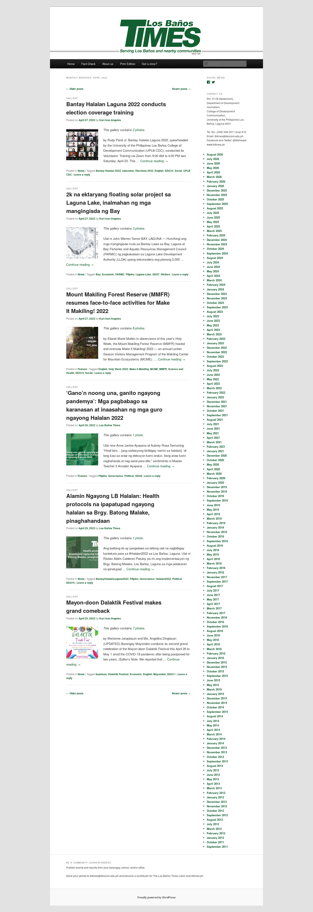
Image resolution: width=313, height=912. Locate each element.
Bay (98, 274)
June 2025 (213, 217)
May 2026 (213, 168)
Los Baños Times (109, 425)
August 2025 (215, 208)
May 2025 (213, 222)
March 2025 (214, 231)
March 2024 (214, 280)
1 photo (138, 435)
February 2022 (216, 392)
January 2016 (215, 658)
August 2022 (215, 366)
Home (71, 64)
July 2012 (213, 824)
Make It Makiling (139, 369)
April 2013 (213, 784)
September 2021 (217, 415)
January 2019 (215, 527)
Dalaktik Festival (118, 674)
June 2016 (213, 635)
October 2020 (215, 460)
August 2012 (215, 820)
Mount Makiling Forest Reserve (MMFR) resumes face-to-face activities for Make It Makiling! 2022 (118, 302)
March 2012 (214, 829)
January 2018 (215, 572)
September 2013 (217, 761)
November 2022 (217, 352)
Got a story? (149, 64)
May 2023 (213, 325)
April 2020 (213, 469)
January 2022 (215, 397)
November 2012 (217, 806)
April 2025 (213, 226)
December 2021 (217, 402)
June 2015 (213, 680)
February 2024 (216, 285)
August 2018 (215, 545)
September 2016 (217, 626)
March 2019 (214, 518)
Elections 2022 (144, 171)
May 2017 (213, 599)
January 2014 (215, 743)
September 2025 (217, 204)
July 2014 (213, 721)
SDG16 (169, 171)
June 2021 (213, 428)
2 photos (139, 129)
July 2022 (213, 370)
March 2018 (214, 563)
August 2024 (215, 258)
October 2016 (215, 622)
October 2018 (215, 536)
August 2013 (215, 766)
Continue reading (154, 161)
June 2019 (213, 505)
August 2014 (215, 716)
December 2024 (217, 240)
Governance (115, 476)
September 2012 (217, 815)
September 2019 (217, 500)
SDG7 (155, 274)
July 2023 (213, 316)
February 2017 (216, 613)
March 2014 (214, 734)
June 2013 (213, 775)
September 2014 (217, 712)
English (159, 171)
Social (178, 171)
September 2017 (217, 581)
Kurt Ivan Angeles (110, 120)
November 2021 (217, 406)
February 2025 (216, 235)
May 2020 (213, 464)
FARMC (120, 274)
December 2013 (217, 748)
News (81, 171)
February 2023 (216, 339)
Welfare (165, 274)
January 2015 (215, 694)
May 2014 (213, 725)
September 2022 (217, 361)
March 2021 (214, 442)
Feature (82, 369)
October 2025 (215, 199)
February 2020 (216, 478)
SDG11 (171, 674)
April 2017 (213, 604)
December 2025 (217, 190)
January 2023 (215, 343)
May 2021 (213, 433)
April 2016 (213, 644)
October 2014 (215, 707)
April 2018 (213, 559)
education (128, 171)
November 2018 (217, 532)
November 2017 (217, 577)
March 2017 (214, 608)
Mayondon (159, 674)
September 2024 (217, 253)
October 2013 (215, 757)
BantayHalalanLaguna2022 (112, 579)
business (101, 674)
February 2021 (216, 447)
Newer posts (181, 89)
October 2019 (215, 496)
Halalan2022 (163, 579)
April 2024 (213, 276)
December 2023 (217, 294)
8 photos (139, 328)
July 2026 (213, 159)
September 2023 (217, 307)
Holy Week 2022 (118, 369)
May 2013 (213, 779)
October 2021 (215, 411)
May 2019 (213, 509)
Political (129, 476)
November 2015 (217, 667)
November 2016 (217, 617)
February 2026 (216, 181)
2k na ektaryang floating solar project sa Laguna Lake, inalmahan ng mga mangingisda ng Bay (118, 202)
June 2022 (213, 375)
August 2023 (215, 312)
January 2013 (215, 797)
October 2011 (215, 842)
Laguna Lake (143, 274)
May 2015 (213, 685)
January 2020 (215, 482)
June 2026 (213, 163)
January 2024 (215, 289)
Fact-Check (88, 64)
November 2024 (217, 244)
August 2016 (215, 631)
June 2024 (213, 267)
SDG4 (138, 476)
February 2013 (216, 793)
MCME (154, 369)
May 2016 (213, 640)
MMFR (163, 369)
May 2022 (213, 379)
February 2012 (216, 833)
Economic (108, 274)
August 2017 (215, 586)
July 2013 (213, 770)
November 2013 (217, 752)
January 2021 (215, 451)
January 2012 (215, 838)
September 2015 (217, 676)
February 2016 (216, 653)
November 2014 (217, 703)
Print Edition (127, 64)
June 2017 (213, 595)
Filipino (130, 274)
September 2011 (217, 847)
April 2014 (213, 730)
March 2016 (214, 649)
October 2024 (215, 249)
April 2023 (213, 330)
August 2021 (215, 419)
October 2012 (215, 811)
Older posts (74, 89)
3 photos (139, 228)
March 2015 (214, 689)
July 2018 (213, 550)
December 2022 (217, 348)
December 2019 (217, 487)
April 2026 (213, 172)
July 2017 (213, 590)
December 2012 (217, 802)
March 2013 (214, 788)
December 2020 (217, 455)
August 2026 (215, 154)
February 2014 (216, 739)
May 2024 (213, 271)
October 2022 (215, 357)
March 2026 (214, 177)
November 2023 (217, 298)
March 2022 (214, 388)
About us (107, 64)
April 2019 (213, 514)
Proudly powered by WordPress (156, 897)
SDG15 (79, 373)
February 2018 (216, 568)
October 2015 (215, 671)
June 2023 (213, 321)
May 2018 (213, 554)
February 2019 (216, 523)
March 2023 (214, 334)
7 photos (139, 628)
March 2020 (214, 474)
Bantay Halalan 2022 (108, 171)
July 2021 (213, 424)
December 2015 (217, 662)
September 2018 (217, 541)
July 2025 (213, 213)
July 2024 (213, 262)
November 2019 (217, 491)
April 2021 (213, 438)
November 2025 (217, 195)
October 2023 (215, 303)
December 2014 (217, 698)
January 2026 (215, 186)
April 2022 (213, 384)
